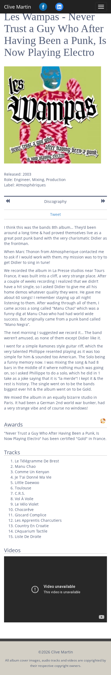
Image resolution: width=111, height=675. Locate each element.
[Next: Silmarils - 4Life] (103, 201)
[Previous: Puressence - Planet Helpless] (7, 201)
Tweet (55, 214)
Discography (55, 201)
